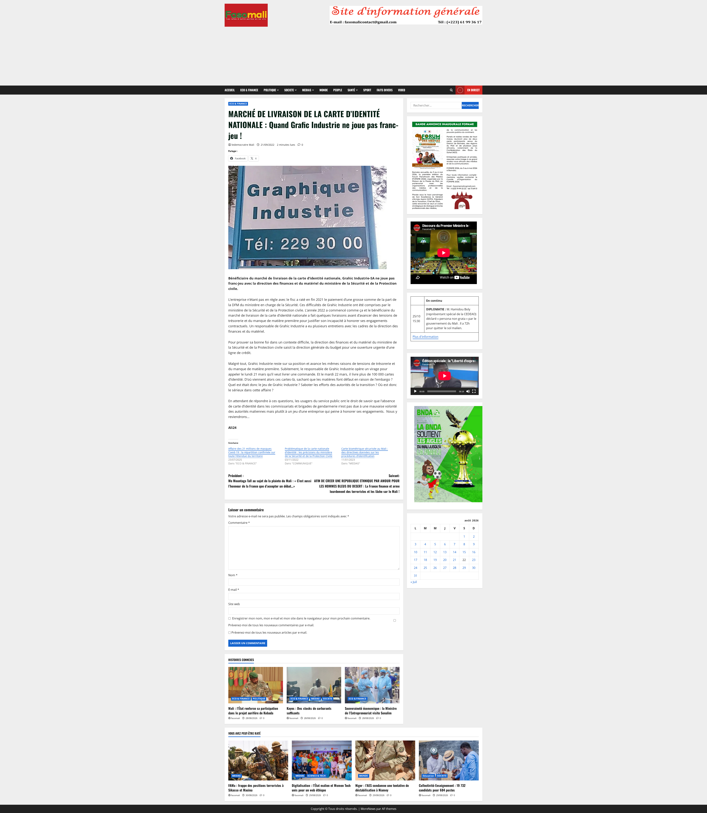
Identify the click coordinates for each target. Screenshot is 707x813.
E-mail (233, 590)
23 (473, 560)
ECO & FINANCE (249, 90)
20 (444, 560)
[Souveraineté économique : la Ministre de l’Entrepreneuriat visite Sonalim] (372, 685)
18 (425, 560)
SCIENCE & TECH (316, 775)
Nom (233, 575)
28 (454, 568)
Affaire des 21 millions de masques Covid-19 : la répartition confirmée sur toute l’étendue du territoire (251, 452)
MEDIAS (306, 90)
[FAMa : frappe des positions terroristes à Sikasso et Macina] (258, 760)
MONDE (323, 90)
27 (444, 568)
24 (415, 568)
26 (435, 568)
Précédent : (269, 481)
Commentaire (239, 523)
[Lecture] (415, 391)
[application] (445, 376)
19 (435, 560)
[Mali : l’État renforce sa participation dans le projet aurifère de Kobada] (255, 685)
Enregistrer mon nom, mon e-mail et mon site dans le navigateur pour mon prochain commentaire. (301, 618)
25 (425, 568)
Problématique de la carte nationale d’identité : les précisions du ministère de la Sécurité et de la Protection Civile (308, 452)
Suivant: (357, 483)
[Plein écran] (474, 391)
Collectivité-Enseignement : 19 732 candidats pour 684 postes (442, 787)
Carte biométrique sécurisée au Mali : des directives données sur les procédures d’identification (364, 452)
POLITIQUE (270, 90)
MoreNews (368, 809)
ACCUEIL (230, 90)
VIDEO (401, 90)
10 (415, 552)
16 (473, 552)
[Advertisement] (353, 54)
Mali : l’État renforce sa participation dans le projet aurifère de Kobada (253, 710)
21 (454, 560)
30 (473, 568)
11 (425, 552)
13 (444, 552)
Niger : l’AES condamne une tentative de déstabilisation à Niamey (382, 787)
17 (415, 560)
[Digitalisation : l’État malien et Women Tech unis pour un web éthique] (322, 760)
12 (435, 552)
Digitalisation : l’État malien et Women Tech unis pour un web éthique (321, 787)
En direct (473, 90)
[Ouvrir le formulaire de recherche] (451, 90)
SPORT (367, 90)
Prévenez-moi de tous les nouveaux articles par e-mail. (269, 632)
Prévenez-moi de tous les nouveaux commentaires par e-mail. (271, 625)
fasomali (235, 718)
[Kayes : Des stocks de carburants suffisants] (314, 685)
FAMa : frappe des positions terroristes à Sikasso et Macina (256, 787)
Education (428, 775)
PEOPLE (337, 90)
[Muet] (468, 391)
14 (454, 552)
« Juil (414, 582)
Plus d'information (425, 337)
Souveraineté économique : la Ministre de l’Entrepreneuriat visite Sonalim (371, 710)
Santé (351, 90)
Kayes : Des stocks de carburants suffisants (309, 710)
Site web (234, 604)
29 (464, 568)
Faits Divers (385, 90)
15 (464, 552)
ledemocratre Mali (243, 144)
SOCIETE (289, 90)
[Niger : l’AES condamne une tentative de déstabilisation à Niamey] (385, 760)
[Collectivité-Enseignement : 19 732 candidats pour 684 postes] (449, 760)
